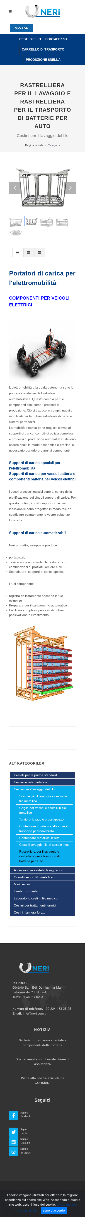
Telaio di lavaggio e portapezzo (41, 819)
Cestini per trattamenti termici (35, 905)
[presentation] (18, 252)
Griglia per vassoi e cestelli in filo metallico (42, 810)
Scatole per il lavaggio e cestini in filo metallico (43, 798)
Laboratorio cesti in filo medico (36, 898)
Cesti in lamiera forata (29, 912)
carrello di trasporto (43, 49)
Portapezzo (56, 39)
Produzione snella (43, 59)
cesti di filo (30, 39)
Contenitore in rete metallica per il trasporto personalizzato (43, 828)
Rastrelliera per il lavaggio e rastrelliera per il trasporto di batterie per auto (39, 856)
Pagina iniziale (34, 145)
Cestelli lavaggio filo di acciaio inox (44, 844)
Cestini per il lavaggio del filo (34, 789)
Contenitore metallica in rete (39, 838)
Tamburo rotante (26, 891)
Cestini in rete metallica (30, 782)
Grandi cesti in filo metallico (33, 877)
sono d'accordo (54, 1210)
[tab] (18, 252)
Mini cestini (22, 884)
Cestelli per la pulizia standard (35, 775)
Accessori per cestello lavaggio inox (39, 870)
